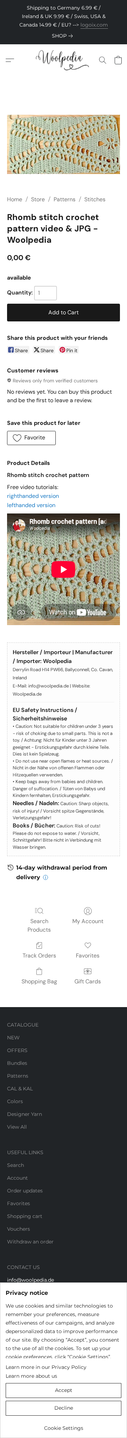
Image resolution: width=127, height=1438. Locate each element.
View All (17, 1127)
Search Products (39, 925)
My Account (87, 921)
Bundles (17, 1063)
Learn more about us (31, 1376)
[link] (63, 36)
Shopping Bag (39, 981)
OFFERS (17, 1050)
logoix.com (94, 25)
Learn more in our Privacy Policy (46, 1367)
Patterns (64, 199)
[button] (63, 60)
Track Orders (39, 955)
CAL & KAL (20, 1088)
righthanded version (33, 496)
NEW (13, 1037)
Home (14, 199)
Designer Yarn (24, 1114)
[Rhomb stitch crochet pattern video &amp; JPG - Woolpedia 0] (63, 144)
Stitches (94, 199)
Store (38, 199)
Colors (15, 1101)
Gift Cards (87, 981)
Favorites (87, 955)
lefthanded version (31, 505)
